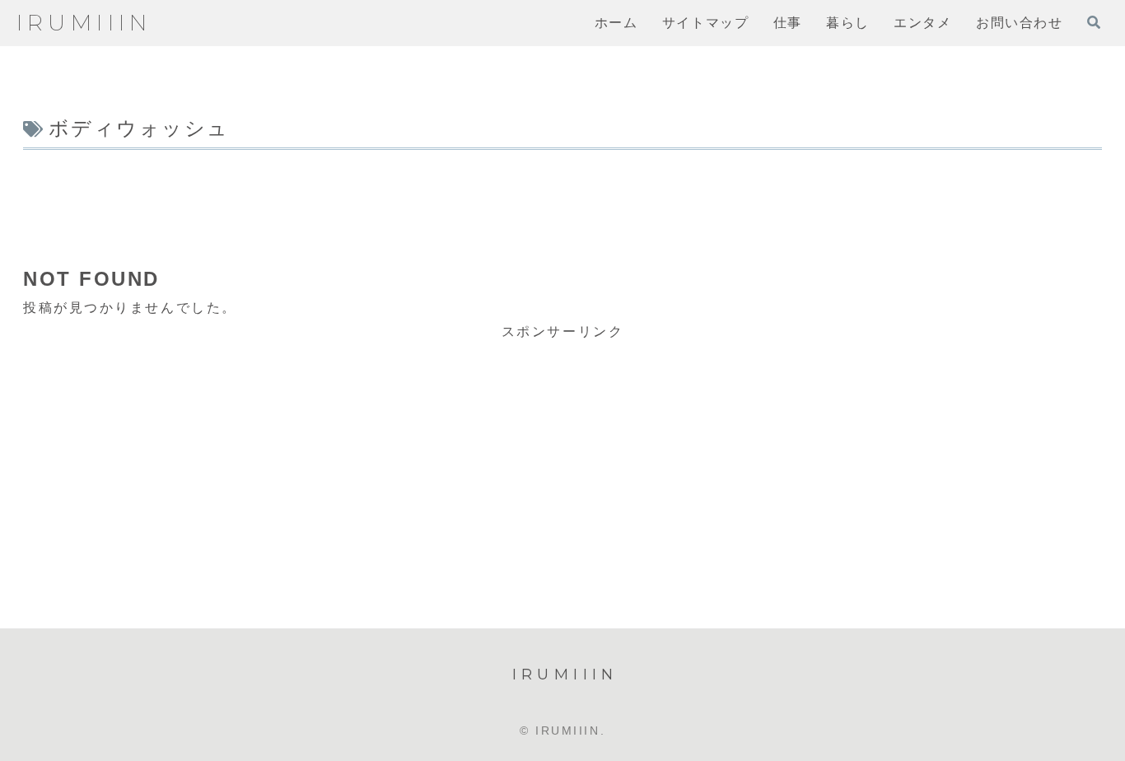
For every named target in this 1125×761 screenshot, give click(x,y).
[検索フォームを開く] (1093, 22)
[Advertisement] (562, 200)
